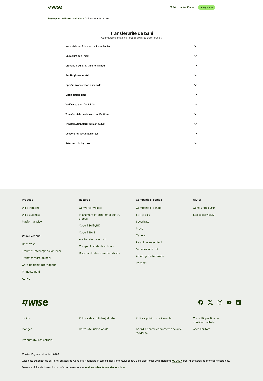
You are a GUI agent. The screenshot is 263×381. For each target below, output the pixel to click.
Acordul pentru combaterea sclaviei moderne (159, 331)
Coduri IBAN (87, 232)
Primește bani (31, 271)
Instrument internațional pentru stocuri (99, 216)
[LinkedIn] (238, 303)
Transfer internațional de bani (41, 251)
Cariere (140, 235)
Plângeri (27, 329)
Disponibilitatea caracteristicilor (99, 253)
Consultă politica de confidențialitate (206, 320)
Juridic (26, 318)
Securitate (142, 221)
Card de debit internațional (39, 264)
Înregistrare (207, 7)
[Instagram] (220, 303)
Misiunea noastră (147, 249)
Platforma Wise (32, 221)
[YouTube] (229, 303)
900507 (177, 360)
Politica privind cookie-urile (153, 318)
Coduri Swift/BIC (90, 225)
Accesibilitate (201, 329)
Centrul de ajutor (204, 207)
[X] (210, 303)
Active (26, 278)
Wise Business (31, 214)
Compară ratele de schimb (96, 246)
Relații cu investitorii (149, 242)
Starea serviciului (204, 214)
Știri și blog (143, 214)
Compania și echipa (148, 207)
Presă (139, 228)
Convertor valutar (90, 207)
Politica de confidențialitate (97, 318)
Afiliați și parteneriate (150, 256)
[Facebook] (200, 303)
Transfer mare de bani (36, 257)
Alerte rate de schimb (93, 239)
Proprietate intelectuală (37, 340)
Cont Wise (28, 244)
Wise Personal (31, 207)
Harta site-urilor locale (93, 329)
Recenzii (141, 263)
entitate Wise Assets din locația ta (105, 367)
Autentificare (187, 7)
